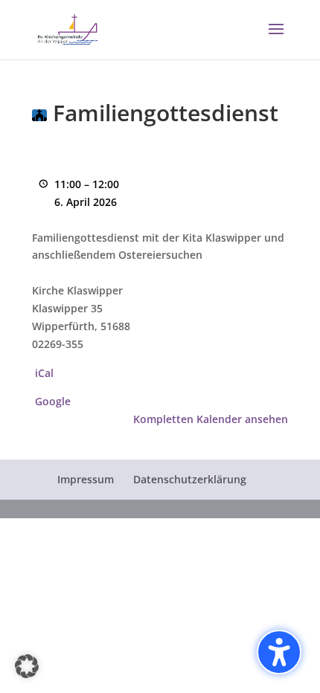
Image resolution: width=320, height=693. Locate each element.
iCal (44, 373)
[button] (276, 38)
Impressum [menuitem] (85, 479)
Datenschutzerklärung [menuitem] (189, 479)
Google (53, 401)
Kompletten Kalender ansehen (210, 419)
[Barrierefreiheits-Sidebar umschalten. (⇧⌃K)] (279, 652)
